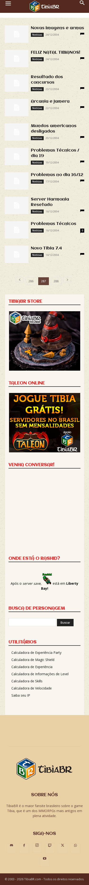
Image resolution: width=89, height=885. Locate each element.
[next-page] (67, 279)
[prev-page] (20, 279)
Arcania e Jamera (50, 101)
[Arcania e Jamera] (16, 107)
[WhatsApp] (75, 848)
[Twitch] (50, 848)
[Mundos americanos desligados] (16, 132)
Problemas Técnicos (53, 224)
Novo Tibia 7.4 (46, 248)
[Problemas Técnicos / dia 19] (16, 156)
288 (56, 281)
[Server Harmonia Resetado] (16, 205)
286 (30, 281)
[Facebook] (24, 848)
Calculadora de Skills (26, 681)
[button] (8, 6)
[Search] (82, 6)
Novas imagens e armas (57, 28)
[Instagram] (37, 848)
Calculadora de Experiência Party (36, 652)
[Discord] (11, 848)
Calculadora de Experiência (31, 667)
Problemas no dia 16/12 (57, 175)
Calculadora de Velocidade (31, 688)
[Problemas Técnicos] (16, 230)
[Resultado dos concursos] (16, 83)
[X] (62, 848)
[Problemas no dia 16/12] (16, 181)
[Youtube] (44, 861)
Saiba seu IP (20, 695)
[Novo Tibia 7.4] (16, 254)
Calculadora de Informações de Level (40, 674)
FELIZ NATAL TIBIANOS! (55, 52)
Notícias (37, 34)
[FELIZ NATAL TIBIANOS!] (16, 58)
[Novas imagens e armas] (16, 34)
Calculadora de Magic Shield (32, 659)
